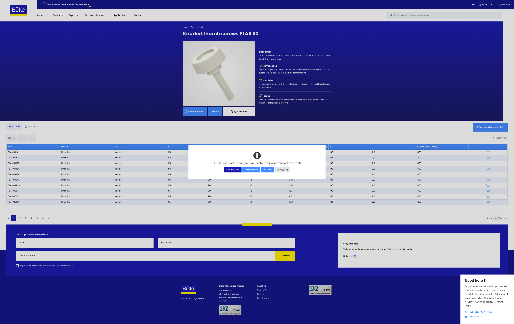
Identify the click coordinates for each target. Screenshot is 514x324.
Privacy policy (282, 170)
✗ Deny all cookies (250, 170)
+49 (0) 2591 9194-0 (482, 312)
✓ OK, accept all (232, 170)
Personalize (267, 170)
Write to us (476, 317)
